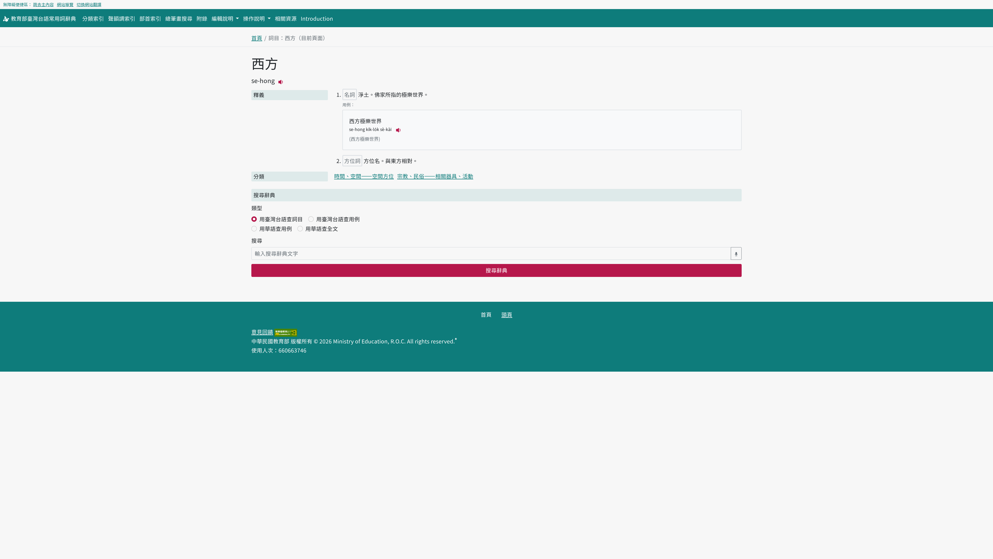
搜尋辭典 (496, 270)
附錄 (202, 18)
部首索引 (150, 18)
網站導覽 (65, 4)
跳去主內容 (43, 4)
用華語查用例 (275, 228)
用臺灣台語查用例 (338, 219)
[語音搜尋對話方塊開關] (736, 253)
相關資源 (286, 18)
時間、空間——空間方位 (364, 176)
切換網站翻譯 (89, 4)
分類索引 (93, 18)
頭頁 (506, 314)
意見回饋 (262, 332)
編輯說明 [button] (223, 18)
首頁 (256, 38)
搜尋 (256, 240)
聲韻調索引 (121, 18)
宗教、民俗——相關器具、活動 (435, 176)
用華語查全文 (321, 228)
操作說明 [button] (254, 18)
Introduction (317, 18)
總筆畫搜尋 (178, 18)
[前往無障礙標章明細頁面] (285, 332)
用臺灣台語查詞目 (281, 219)
